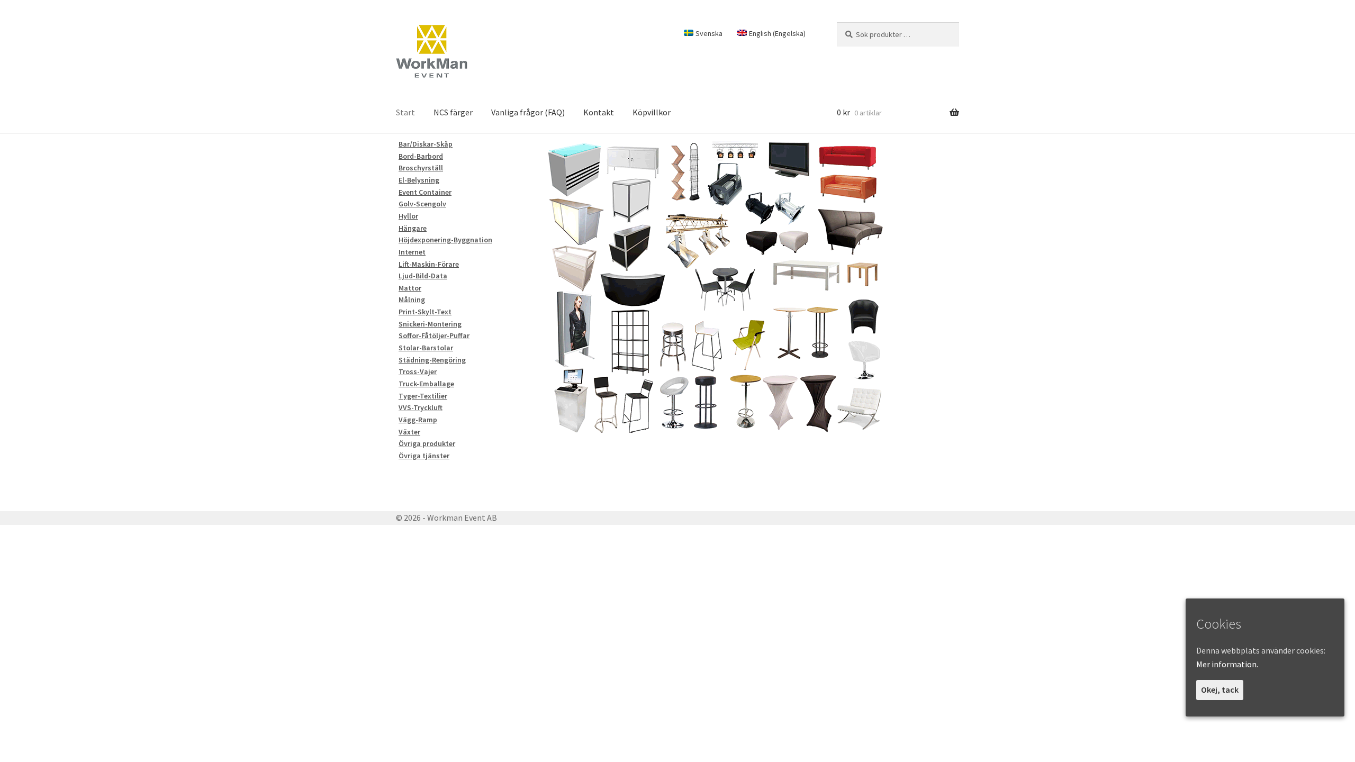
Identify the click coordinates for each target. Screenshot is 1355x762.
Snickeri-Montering (430, 324)
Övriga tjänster (424, 455)
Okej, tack (1220, 689)
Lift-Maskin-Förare (429, 264)
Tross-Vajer (418, 371)
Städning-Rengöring (432, 360)
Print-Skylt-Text (425, 311)
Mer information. (1227, 664)
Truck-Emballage (426, 383)
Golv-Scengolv (422, 203)
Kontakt (598, 112)
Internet (412, 252)
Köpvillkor (652, 112)
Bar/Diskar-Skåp (426, 144)
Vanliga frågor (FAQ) (528, 112)
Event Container (425, 192)
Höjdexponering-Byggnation (445, 239)
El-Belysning (419, 180)
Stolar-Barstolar (426, 347)
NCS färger (453, 112)
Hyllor (408, 216)
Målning (412, 299)
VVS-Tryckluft (420, 407)
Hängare (413, 228)
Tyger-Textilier (423, 396)
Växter (409, 432)
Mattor (410, 288)
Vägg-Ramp (418, 419)
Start (405, 112)
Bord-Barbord (421, 156)
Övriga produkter (427, 443)
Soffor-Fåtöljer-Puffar (434, 335)
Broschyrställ (421, 168)
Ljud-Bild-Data (423, 275)
